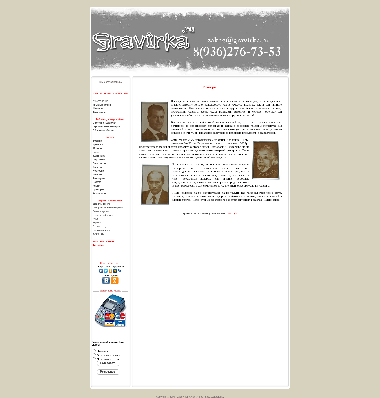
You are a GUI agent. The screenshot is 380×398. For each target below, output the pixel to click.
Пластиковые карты (107, 359)
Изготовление (100, 101)
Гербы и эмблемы (103, 215)
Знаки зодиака (101, 211)
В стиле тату (100, 226)
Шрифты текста (101, 203)
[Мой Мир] (115, 271)
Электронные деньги (108, 355)
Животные (98, 233)
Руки (95, 218)
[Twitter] (106, 271)
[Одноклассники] (110, 271)
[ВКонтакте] (101, 271)
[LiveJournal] (119, 271)
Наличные (102, 351)
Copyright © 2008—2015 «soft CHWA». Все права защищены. (190, 396)
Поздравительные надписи (108, 207)
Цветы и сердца (101, 230)
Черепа (97, 222)
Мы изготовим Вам (110, 82)
